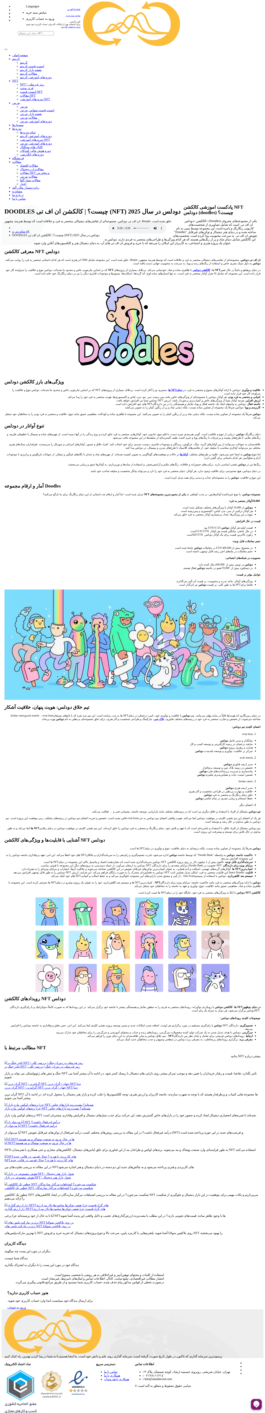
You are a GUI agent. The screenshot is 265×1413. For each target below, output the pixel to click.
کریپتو (16, 58)
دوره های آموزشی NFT (35, 99)
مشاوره (17, 191)
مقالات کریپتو (28, 73)
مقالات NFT (28, 95)
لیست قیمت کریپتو (32, 66)
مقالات (16, 161)
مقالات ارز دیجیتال (32, 169)
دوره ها (17, 128)
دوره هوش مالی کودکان (35, 150)
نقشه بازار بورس (31, 114)
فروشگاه (18, 158)
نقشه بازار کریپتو (31, 70)
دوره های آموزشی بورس (36, 121)
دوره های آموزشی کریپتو (36, 77)
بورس (16, 103)
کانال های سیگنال (31, 147)
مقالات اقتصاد (29, 165)
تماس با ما (19, 198)
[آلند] (131, 45)
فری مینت (26, 88)
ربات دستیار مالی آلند (26, 187)
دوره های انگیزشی (32, 154)
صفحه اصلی (20, 55)
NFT (15, 80)
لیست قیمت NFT (31, 91)
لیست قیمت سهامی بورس (37, 110)
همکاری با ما (112, 1375)
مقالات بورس (28, 117)
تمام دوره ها (28, 132)
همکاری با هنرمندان (116, 1379)
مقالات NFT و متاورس (34, 173)
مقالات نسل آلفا (30, 180)
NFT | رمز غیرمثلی (32, 84)
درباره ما (17, 195)
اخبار (23, 184)
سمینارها (17, 125)
